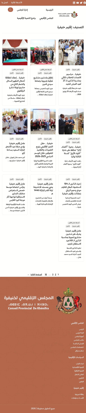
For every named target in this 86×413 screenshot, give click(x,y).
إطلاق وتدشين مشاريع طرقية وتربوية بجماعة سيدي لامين (43, 81)
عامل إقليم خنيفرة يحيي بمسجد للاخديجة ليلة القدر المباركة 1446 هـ (43, 189)
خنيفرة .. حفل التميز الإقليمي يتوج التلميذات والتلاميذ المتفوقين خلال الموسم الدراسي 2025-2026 (43, 150)
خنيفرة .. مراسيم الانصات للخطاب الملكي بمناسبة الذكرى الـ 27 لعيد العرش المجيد (71, 79)
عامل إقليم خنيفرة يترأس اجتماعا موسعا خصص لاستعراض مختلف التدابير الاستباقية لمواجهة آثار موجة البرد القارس (15, 192)
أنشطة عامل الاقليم (45, 70)
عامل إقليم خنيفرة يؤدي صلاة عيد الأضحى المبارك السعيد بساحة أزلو (15, 148)
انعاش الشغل (79, 374)
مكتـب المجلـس (79, 340)
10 (46, 274)
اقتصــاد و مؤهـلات (77, 398)
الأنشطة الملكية (16, 2)
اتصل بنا (5, 2)
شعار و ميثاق (79, 351)
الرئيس (81, 329)
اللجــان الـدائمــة (78, 343)
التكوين (81, 378)
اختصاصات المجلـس (77, 347)
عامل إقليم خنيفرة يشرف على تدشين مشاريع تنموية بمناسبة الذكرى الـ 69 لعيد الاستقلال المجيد (71, 237)
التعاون (81, 381)
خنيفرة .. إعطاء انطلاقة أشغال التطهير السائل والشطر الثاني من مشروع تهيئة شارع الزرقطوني (15, 84)
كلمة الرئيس (80, 333)
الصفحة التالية (34, 274)
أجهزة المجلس (79, 336)
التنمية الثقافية (79, 371)
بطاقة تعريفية (79, 394)
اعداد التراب (80, 364)
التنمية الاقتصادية (78, 367)
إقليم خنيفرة (75, 70)
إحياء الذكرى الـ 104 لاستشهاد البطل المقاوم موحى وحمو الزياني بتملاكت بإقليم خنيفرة (71, 189)
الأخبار (68, 70)
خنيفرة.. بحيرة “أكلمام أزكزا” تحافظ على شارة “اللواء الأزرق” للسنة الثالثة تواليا (71, 152)
